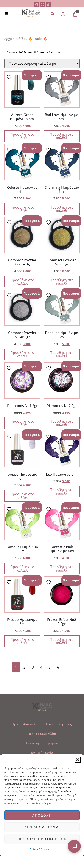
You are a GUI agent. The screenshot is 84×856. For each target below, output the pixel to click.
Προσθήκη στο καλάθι (22, 136)
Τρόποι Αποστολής (25, 724)
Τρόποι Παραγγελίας (42, 734)
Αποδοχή (42, 815)
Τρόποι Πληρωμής (59, 724)
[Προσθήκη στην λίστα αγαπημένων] (9, 77)
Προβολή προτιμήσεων (42, 839)
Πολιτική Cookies (40, 849)
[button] (77, 760)
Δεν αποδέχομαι (42, 827)
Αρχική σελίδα (15, 38)
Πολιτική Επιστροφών (42, 743)
